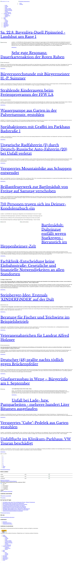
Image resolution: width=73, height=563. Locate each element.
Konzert (6, 21)
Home (20, 3)
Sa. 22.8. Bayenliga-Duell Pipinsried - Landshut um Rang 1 (32, 34)
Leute (6, 7)
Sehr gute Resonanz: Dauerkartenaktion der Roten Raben (32, 55)
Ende (4, 467)
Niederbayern (7, 15)
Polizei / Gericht (8, 8)
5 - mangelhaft (5, 488)
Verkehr (6, 11)
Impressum (5, 521)
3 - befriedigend (5, 485)
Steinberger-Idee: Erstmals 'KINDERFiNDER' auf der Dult (27, 297)
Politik (6, 5)
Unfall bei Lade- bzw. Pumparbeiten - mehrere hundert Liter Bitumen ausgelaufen (34, 404)
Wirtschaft (5, 22)
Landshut (21, 4)
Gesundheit (6, 23)
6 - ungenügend (5, 489)
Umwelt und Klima (8, 9)
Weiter (4, 466)
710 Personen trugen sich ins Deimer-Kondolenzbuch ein (33, 206)
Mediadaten (6, 25)
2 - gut (3, 484)
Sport (5, 17)
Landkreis (7, 14)
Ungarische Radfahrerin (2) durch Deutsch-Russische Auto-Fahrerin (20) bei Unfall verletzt (33, 149)
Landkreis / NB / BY (7, 13)
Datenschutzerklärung (7, 522)
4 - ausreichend (5, 486)
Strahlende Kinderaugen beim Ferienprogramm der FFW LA (26, 92)
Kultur (5, 18)
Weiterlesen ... (14, 47)
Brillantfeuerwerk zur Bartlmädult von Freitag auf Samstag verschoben (34, 189)
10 (3, 465)
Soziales (6, 6)
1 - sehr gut (4, 483)
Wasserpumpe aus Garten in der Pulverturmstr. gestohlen (28, 112)
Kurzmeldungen (8, 12)
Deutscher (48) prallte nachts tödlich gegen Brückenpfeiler (32, 362)
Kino (6, 19)
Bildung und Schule (8, 10)
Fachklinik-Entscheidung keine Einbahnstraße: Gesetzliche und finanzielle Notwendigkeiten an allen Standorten (32, 267)
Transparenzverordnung (7, 523)
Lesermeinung (6, 24)
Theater (6, 20)
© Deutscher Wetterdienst (4, 480)
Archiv (5, 26)
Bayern (6, 16)
